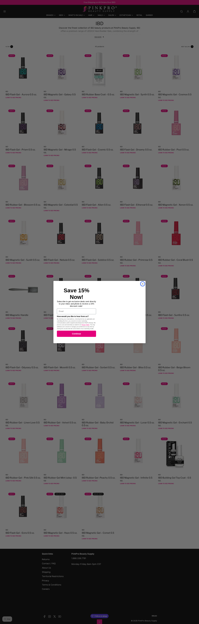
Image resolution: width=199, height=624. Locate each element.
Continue (76, 334)
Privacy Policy (85, 324)
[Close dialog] (143, 284)
